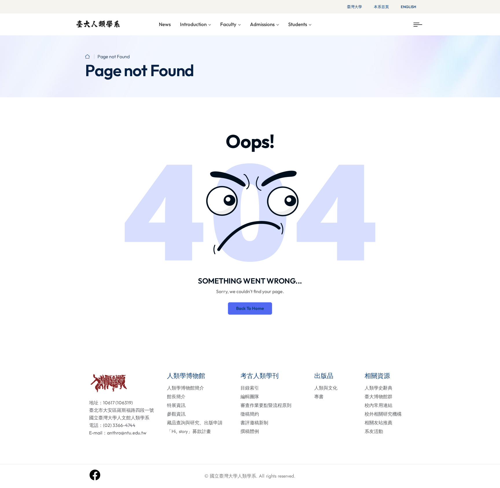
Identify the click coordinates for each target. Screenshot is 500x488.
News (165, 24)
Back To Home (250, 308)
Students (297, 24)
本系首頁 (381, 6)
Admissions (262, 24)
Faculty (228, 24)
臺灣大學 (354, 6)
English (408, 6)
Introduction (193, 24)
